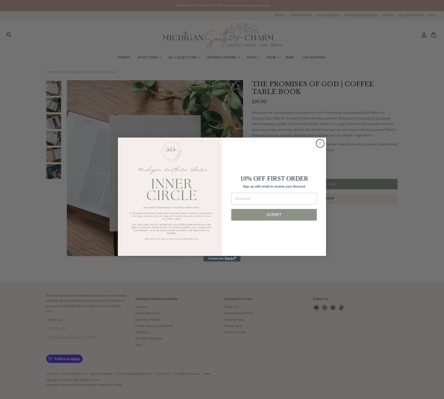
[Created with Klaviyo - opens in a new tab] (222, 258)
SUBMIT (274, 215)
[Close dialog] (320, 143)
